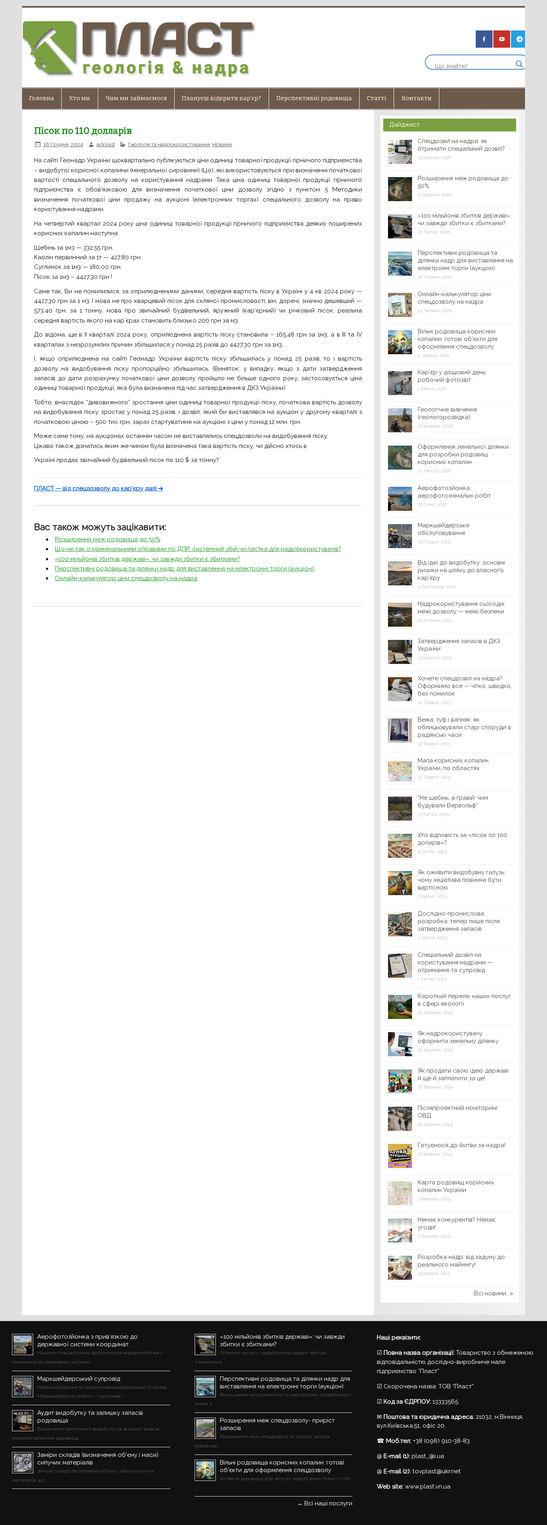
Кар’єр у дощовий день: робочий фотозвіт (452, 376)
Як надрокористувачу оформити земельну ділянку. (459, 1037)
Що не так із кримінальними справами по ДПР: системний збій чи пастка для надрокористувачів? (198, 549)
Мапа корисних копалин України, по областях (453, 764)
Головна (41, 98)
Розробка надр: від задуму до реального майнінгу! (461, 1260)
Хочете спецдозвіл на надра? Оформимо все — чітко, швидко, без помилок (465, 686)
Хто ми (79, 98)
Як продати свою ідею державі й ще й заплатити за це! (463, 1074)
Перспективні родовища (314, 98)
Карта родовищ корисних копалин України (456, 1186)
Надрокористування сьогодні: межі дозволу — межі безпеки (461, 607)
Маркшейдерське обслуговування (443, 529)
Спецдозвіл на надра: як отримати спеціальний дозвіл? (461, 144)
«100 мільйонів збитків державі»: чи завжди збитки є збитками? (147, 559)
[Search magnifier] (519, 64)
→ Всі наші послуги (324, 1503)
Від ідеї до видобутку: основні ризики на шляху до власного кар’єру (461, 570)
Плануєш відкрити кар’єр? (221, 98)
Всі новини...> (493, 1293)
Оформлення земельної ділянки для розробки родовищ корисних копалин (463, 454)
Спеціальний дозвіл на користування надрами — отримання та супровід (455, 962)
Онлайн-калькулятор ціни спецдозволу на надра (126, 578)
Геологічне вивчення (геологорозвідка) (447, 413)
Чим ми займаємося (136, 98)
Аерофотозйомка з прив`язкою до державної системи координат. (87, 1340)
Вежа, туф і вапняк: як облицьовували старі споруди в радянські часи (464, 727)
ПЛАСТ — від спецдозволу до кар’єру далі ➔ (98, 488)
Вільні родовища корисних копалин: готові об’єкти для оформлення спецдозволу (457, 339)
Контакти (417, 98)
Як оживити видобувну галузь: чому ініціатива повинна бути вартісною (461, 880)
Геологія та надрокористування (169, 144)
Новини (222, 144)
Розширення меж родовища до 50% (108, 539)
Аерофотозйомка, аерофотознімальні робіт (454, 491)
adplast (106, 144)
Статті (376, 98)
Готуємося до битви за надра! (461, 1145)
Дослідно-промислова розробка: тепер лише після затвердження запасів (459, 921)
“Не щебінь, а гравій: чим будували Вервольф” (453, 801)
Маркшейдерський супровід (78, 1378)
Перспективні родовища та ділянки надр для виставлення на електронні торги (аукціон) (184, 568)
